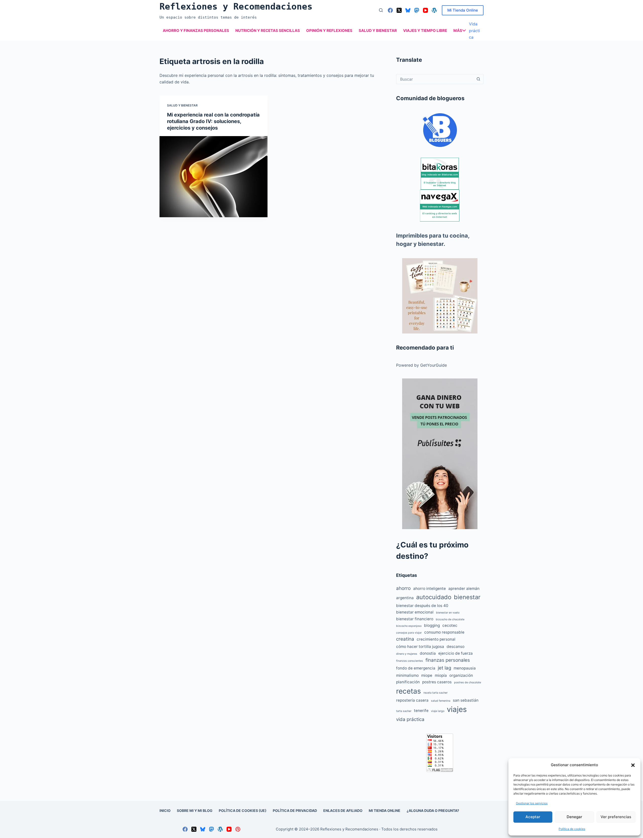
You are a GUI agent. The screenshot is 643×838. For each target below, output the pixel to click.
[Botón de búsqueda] (478, 79)
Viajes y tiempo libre (425, 30)
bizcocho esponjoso (408, 626)
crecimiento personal (436, 639)
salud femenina (440, 700)
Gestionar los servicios (532, 803)
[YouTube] (425, 10)
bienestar (467, 597)
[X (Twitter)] (399, 10)
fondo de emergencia (415, 668)
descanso (455, 646)
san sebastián (465, 700)
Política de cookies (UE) (242, 810)
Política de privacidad (295, 810)
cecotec (449, 625)
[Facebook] (390, 10)
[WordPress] (434, 10)
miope (426, 675)
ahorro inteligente (429, 588)
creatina (405, 639)
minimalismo (407, 675)
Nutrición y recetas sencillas (267, 30)
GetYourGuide (433, 365)
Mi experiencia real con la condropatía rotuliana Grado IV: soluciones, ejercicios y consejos (213, 121)
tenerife (421, 710)
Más (457, 30)
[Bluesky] (407, 10)
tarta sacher (403, 711)
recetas (408, 691)
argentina (405, 597)
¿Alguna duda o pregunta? (433, 810)
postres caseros (437, 682)
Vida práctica (474, 30)
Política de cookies (572, 829)
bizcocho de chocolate (450, 619)
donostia (428, 653)
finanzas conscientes (409, 660)
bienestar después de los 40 (422, 605)
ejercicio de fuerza (455, 653)
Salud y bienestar (378, 30)
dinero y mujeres (406, 653)
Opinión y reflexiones (329, 30)
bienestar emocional (415, 612)
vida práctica (410, 719)
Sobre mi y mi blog (194, 810)
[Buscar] (381, 10)
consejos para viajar (409, 632)
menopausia (465, 668)
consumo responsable (444, 632)
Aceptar (532, 816)
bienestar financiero (414, 619)
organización (461, 675)
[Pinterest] (237, 829)
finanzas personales (447, 660)
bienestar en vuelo (447, 612)
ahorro (403, 588)
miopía (441, 675)
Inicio (165, 810)
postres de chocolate (467, 682)
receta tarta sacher (435, 692)
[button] (632, 765)
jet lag (444, 668)
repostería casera (412, 700)
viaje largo (437, 711)
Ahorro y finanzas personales (196, 30)
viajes (457, 709)
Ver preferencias (616, 816)
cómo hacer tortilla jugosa (420, 646)
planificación (408, 682)
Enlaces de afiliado (342, 810)
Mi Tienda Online (462, 10)
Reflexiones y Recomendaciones (235, 7)
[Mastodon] (416, 10)
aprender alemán (463, 588)
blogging (432, 625)
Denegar (574, 816)
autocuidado (433, 597)
